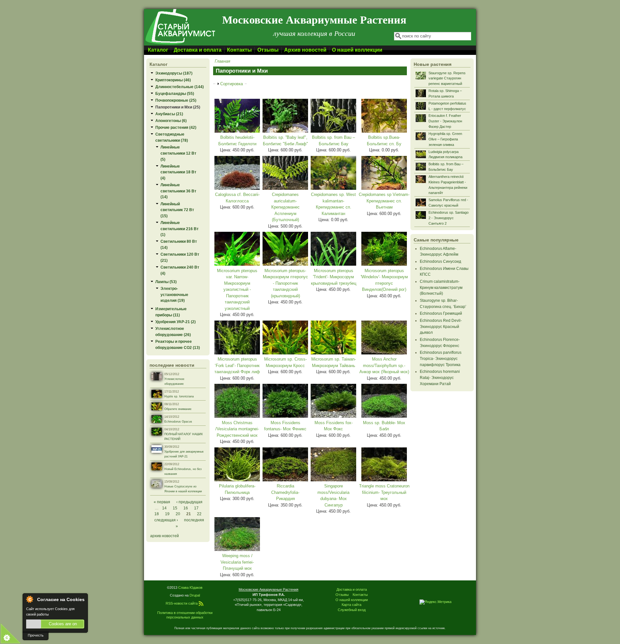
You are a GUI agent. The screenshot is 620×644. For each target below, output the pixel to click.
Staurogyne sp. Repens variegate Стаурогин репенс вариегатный (447, 78)
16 (185, 508)
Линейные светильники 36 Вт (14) (178, 191)
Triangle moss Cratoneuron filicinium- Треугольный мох (384, 492)
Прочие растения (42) (175, 127)
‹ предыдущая (189, 502)
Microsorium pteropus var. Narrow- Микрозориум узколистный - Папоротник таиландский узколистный (237, 289)
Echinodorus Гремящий (441, 313)
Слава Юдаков (190, 587)
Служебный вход (352, 610)
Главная (222, 61)
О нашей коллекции (357, 50)
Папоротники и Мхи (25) (177, 107)
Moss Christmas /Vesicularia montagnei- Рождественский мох (237, 429)
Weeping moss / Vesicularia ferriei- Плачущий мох (237, 562)
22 (199, 514)
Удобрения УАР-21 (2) (175, 322)
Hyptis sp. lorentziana (179, 396)
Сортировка (231, 83)
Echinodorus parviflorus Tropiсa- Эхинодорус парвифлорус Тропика (440, 358)
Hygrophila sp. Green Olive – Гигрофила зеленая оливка (445, 139)
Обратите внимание (177, 409)
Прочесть (36, 635)
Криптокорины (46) (173, 80)
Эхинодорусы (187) (173, 73)
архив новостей (164, 536)
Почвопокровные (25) (175, 100)
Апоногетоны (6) (171, 120)
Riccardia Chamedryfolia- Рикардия (285, 492)
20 (178, 514)
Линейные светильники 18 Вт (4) (178, 172)
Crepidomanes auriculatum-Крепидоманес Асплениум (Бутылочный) (285, 207)
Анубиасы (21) (169, 114)
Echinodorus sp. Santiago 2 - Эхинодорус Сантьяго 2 (449, 217)
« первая (162, 502)
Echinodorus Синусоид (440, 261)
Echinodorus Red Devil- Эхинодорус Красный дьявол (441, 326)
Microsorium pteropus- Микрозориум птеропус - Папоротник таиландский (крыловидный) (285, 283)
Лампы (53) (166, 282)
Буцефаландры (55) (174, 93)
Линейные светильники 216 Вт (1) (179, 228)
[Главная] (180, 44)
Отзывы (268, 50)
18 (156, 514)
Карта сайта (351, 605)
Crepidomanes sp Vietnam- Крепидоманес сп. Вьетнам (384, 201)
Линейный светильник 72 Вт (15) (177, 210)
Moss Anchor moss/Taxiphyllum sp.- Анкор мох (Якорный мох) (384, 365)
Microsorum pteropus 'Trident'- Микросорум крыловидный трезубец (333, 277)
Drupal (195, 595)
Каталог (158, 50)
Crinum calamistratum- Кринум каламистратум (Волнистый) (441, 287)
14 (164, 508)
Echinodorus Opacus (178, 421)
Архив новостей (305, 50)
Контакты (239, 50)
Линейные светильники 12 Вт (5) (178, 153)
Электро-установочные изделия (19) (174, 294)
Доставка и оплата (198, 50)
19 (167, 514)
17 (196, 508)
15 (175, 508)
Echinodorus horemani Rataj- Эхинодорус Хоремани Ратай (440, 377)
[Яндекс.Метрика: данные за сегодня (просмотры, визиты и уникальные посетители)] (435, 602)
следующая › (166, 520)
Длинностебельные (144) (179, 87)
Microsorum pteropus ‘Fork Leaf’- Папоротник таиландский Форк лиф (237, 365)
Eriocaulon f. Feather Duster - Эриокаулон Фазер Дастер (445, 121)
